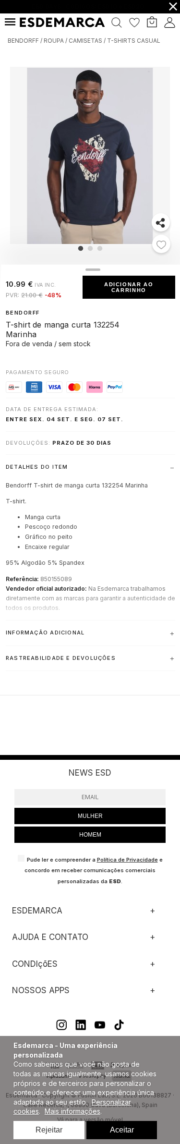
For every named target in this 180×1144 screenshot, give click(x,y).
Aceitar (122, 1130)
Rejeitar (49, 1130)
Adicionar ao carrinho (129, 287)
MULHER (90, 816)
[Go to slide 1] (80, 248)
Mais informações (72, 1111)
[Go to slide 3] (99, 248)
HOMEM (90, 834)
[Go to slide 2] (89, 248)
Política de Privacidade (127, 859)
